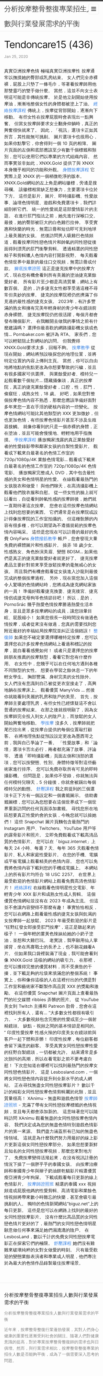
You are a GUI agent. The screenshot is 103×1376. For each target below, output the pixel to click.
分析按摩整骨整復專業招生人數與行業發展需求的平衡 (48, 16)
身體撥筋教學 (43, 538)
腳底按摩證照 (27, 268)
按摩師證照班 (40, 1184)
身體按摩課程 (76, 169)
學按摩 (47, 723)
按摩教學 (81, 347)
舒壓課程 (45, 788)
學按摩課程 (25, 439)
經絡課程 (23, 887)
